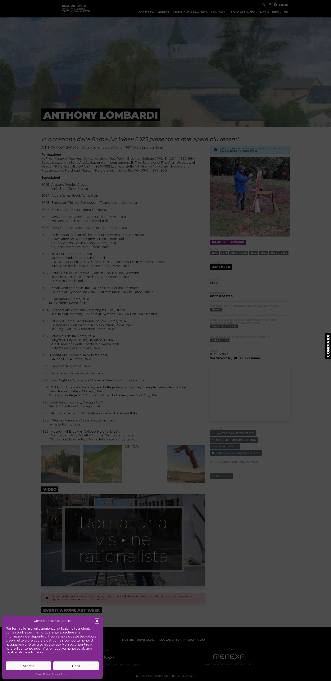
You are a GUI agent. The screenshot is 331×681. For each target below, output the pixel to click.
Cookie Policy (42, 674)
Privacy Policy (60, 674)
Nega (76, 666)
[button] (97, 621)
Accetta (28, 666)
